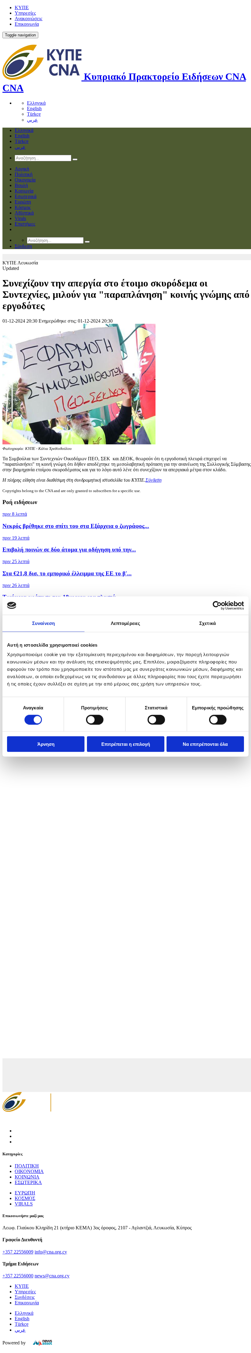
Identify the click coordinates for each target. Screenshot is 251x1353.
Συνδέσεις (25, 1297)
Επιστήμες (25, 223)
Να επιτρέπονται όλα (205, 744)
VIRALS (24, 1203)
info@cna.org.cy (51, 1251)
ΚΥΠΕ (22, 7)
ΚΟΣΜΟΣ (25, 1198)
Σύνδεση (153, 480)
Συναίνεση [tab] (43, 623)
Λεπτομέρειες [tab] (125, 623)
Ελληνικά (36, 103)
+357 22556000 (17, 1275)
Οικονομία (25, 179)
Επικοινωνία (27, 24)
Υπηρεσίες (25, 13)
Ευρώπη (23, 201)
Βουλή (21, 185)
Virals (20, 218)
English (34, 108)
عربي (32, 119)
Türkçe (34, 114)
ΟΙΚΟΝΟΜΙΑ (29, 1171)
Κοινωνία (24, 190)
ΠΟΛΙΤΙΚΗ (27, 1165)
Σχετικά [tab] (207, 623)
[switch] (94, 719)
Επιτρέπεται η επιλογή (125, 744)
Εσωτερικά (25, 196)
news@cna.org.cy (52, 1275)
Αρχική (22, 168)
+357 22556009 (17, 1251)
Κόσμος (23, 207)
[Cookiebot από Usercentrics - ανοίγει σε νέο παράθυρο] (217, 605)
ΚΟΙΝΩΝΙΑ (27, 1176)
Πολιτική (23, 174)
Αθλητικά (24, 212)
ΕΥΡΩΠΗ (25, 1192)
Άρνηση (45, 744)
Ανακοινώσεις (28, 18)
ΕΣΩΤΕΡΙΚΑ (28, 1182)
